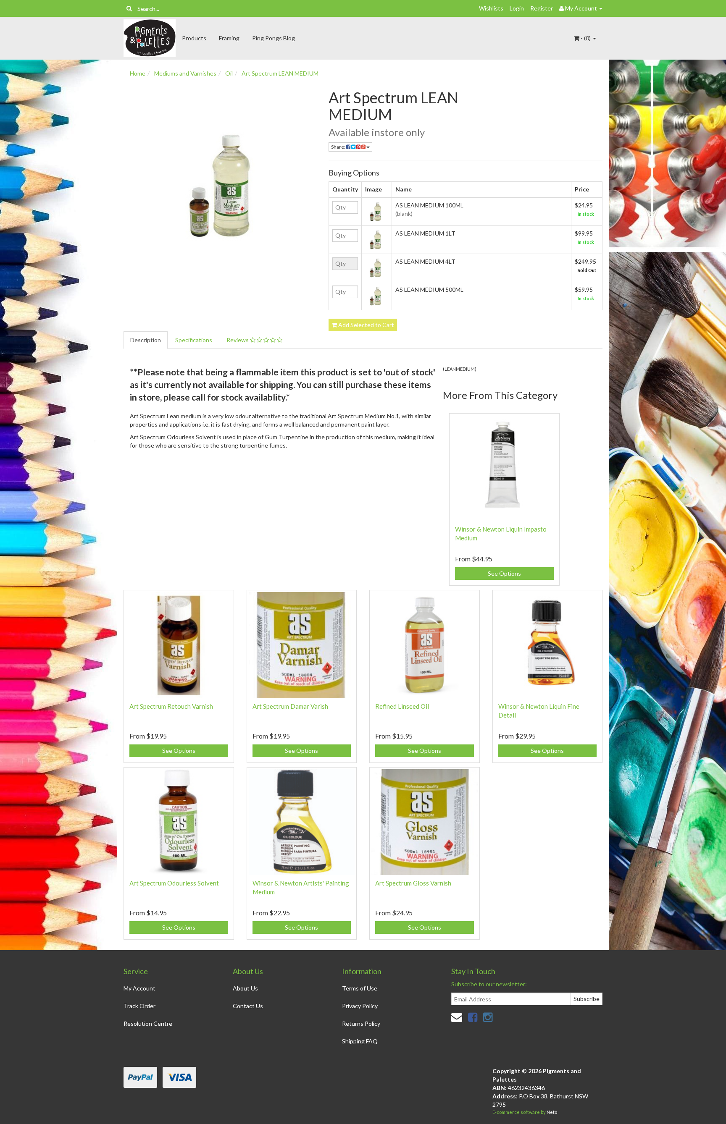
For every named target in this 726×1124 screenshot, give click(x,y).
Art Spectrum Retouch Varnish (171, 706)
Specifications (193, 339)
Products (194, 38)
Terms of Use (359, 988)
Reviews (238, 339)
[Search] (129, 8)
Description (145, 339)
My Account (139, 988)
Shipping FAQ (360, 1041)
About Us (245, 988)
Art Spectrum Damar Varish (290, 706)
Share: (338, 147)
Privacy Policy (360, 1005)
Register (541, 8)
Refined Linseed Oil (402, 706)
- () (585, 38)
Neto (552, 1112)
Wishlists (491, 8)
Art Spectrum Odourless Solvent (174, 883)
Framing (229, 38)
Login (517, 8)
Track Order (139, 1005)
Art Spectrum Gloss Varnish (413, 883)
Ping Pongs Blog (273, 38)
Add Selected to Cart (365, 324)
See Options (504, 573)
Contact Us (248, 1005)
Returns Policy (361, 1023)
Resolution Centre (148, 1023)
